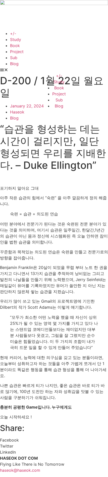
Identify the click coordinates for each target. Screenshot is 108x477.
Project (17, 51)
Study (15, 39)
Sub (13, 57)
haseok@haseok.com (20, 470)
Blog (14, 63)
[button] (54, 70)
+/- (13, 33)
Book (15, 45)
